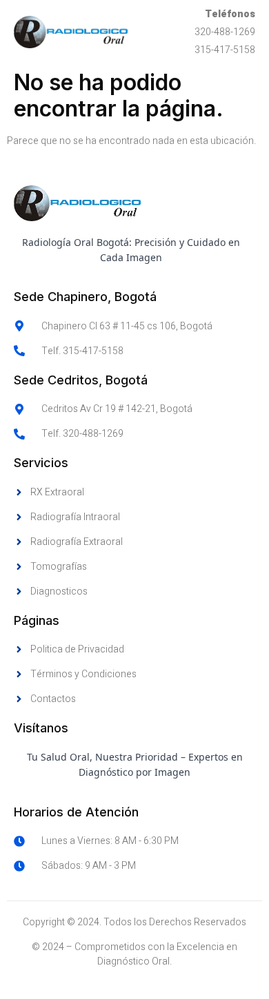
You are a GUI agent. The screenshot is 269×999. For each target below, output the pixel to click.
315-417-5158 (225, 50)
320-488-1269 (225, 32)
